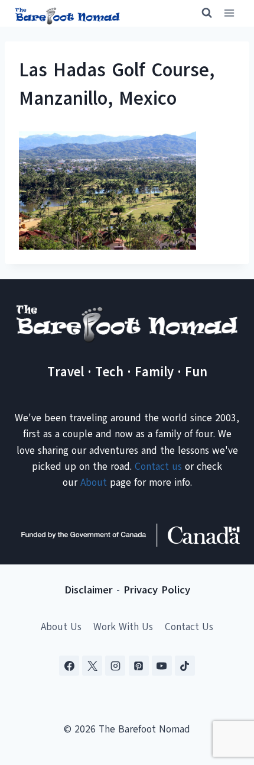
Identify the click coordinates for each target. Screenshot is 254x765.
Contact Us (189, 627)
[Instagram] (115, 666)
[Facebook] (69, 666)
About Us (61, 627)
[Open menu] (229, 13)
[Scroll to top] (224, 697)
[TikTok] (185, 666)
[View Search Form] (201, 13)
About (93, 482)
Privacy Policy (156, 590)
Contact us (158, 466)
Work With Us (123, 627)
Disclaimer (88, 590)
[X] (92, 666)
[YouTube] (162, 666)
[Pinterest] (139, 666)
